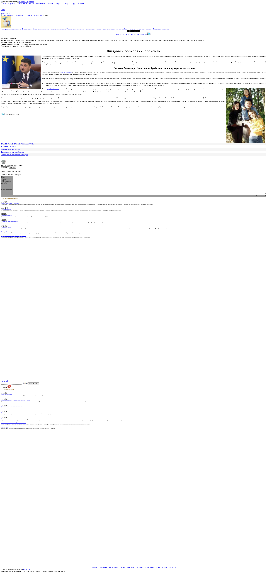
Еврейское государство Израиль (12, 152)
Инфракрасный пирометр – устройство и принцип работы (13, 236)
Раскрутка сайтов (4, 427)
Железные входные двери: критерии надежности (11, 406)
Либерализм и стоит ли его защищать (14, 155)
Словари (50, 3)
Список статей (36, 15)
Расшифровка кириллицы (6, 215)
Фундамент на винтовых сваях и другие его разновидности (14, 412)
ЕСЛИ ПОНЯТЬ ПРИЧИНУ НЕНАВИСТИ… (17, 144)
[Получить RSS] (3, 115)
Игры (67, 3)
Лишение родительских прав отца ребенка (10, 418)
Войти (3, 10)
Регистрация (5, 13)
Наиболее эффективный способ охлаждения (10, 231)
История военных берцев (6, 394)
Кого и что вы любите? (6, 227)
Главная (3, 3)
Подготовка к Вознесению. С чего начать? (10, 203)
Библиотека (40, 3)
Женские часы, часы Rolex (10, 149)
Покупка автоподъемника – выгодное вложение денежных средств (15, 400)
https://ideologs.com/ (53, 89)
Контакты (81, 3)
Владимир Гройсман (65, 72)
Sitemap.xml (26, 569)
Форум (73, 3)
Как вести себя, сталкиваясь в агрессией (9, 221)
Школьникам (22, 3)
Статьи (31, 3)
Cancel (263, 196)
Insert (258, 196)
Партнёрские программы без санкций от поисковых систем (13, 423)
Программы (59, 3)
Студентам (12, 3)
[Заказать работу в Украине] (6, 27)
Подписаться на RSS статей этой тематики (131, 34)
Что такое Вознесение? (6, 209)
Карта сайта (5, 381)
